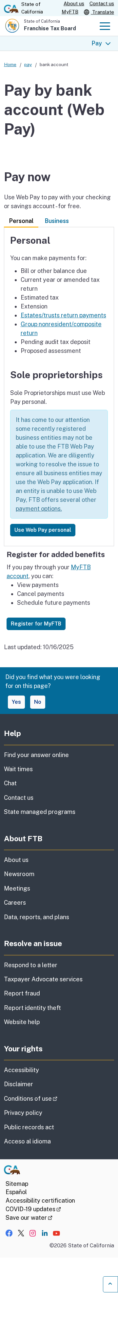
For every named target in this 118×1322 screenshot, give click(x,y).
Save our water (29, 1217)
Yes (16, 702)
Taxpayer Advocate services (43, 979)
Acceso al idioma (27, 1141)
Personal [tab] (21, 220)
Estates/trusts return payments (63, 315)
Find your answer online (36, 754)
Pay (96, 43)
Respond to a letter (30, 965)
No (37, 702)
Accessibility (21, 1069)
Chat (10, 783)
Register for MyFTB (36, 624)
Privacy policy (23, 1112)
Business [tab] (57, 220)
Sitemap (17, 1183)
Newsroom (19, 873)
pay (28, 64)
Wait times (18, 769)
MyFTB (70, 11)
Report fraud (22, 993)
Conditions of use (49, 1098)
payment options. (39, 508)
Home (10, 64)
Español (16, 1191)
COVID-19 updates (33, 1209)
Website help (22, 1021)
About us (74, 3)
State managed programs (39, 811)
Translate (102, 12)
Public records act (29, 1127)
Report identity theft (32, 1007)
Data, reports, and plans (36, 917)
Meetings (17, 888)
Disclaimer (18, 1084)
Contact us (101, 3)
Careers (15, 902)
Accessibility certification (40, 1200)
